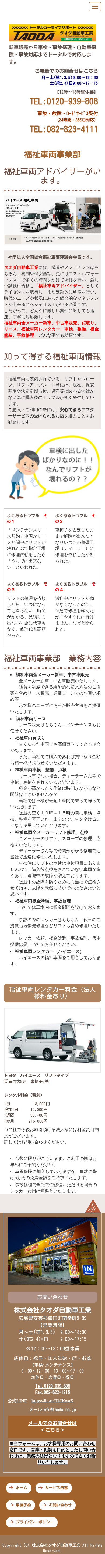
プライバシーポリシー (35, 1522)
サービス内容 (56, 1488)
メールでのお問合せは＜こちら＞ (52, 1427)
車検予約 (23, 1505)
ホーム (21, 1488)
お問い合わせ (60, 1505)
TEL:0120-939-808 (64, 101)
